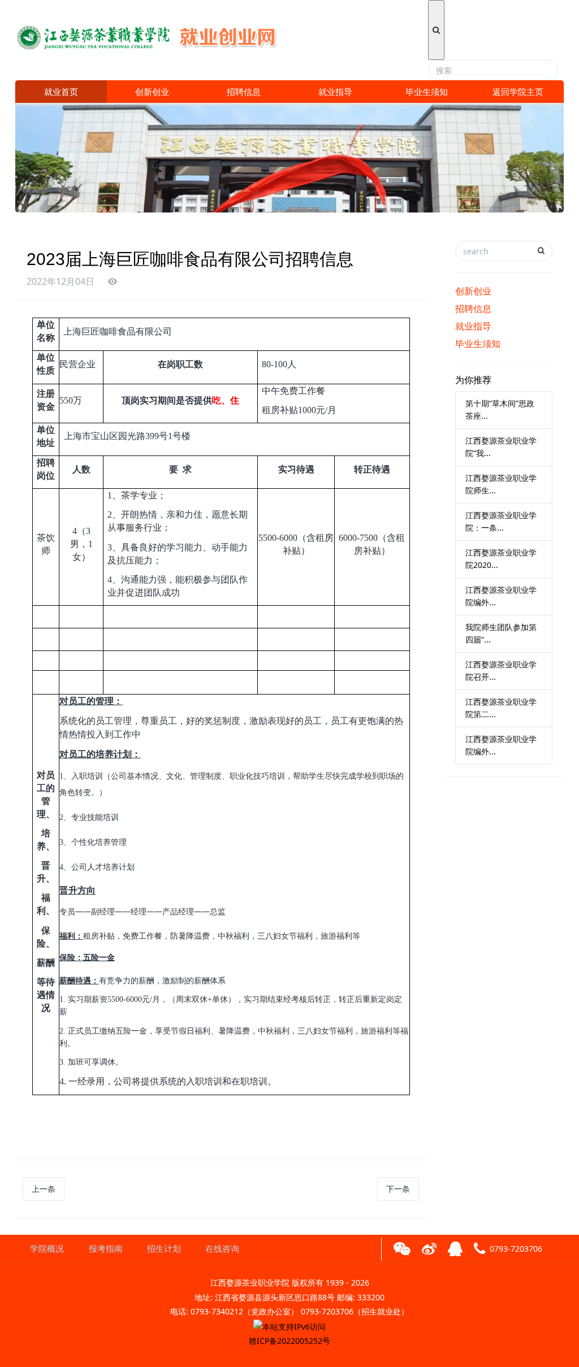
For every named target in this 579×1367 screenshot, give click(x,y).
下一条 (398, 1188)
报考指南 (106, 1248)
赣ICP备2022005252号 (289, 1340)
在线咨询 (222, 1248)
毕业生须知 (426, 91)
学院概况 (47, 1248)
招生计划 (164, 1248)
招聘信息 (244, 91)
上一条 (43, 1188)
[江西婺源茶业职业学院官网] (154, 33)
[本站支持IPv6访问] (289, 1325)
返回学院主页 (517, 91)
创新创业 (152, 91)
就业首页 (61, 91)
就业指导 (335, 91)
